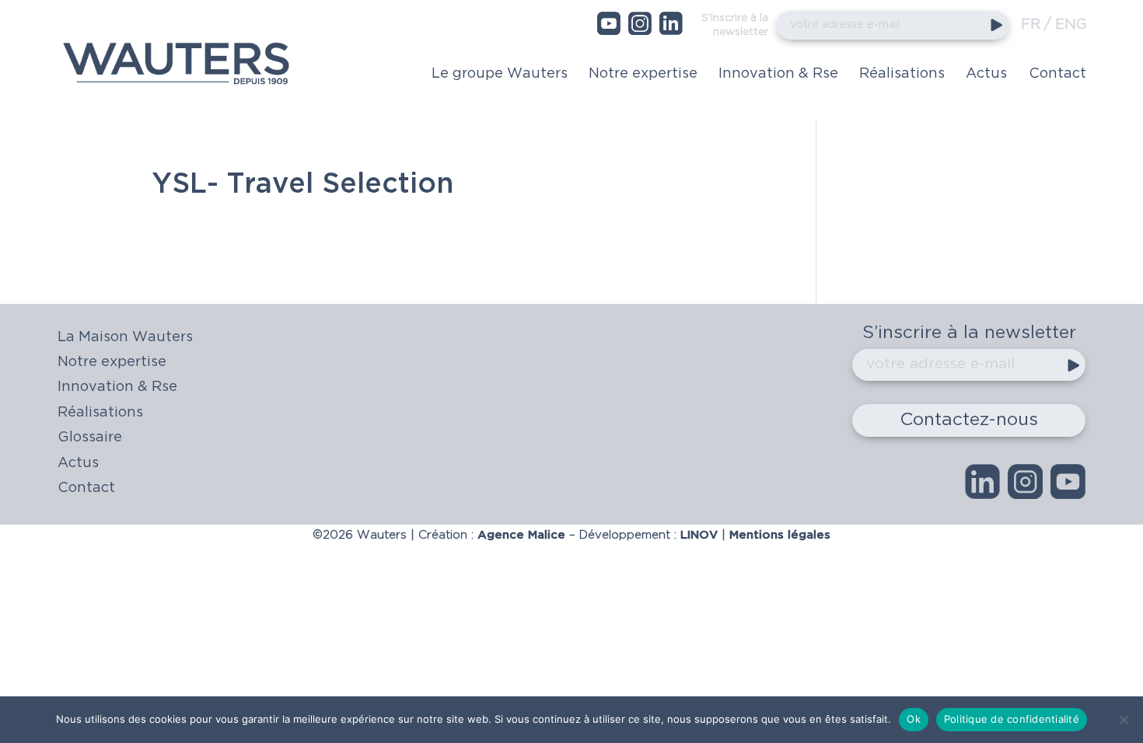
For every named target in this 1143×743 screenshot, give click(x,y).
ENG (1070, 25)
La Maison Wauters (125, 337)
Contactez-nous (969, 420)
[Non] (1123, 719)
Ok (914, 719)
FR (1030, 25)
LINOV (699, 535)
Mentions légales (777, 535)
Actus (986, 74)
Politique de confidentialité (1011, 719)
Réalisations (902, 74)
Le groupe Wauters (500, 74)
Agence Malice (521, 535)
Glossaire (90, 437)
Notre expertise (643, 74)
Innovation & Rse (778, 74)
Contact (1057, 74)
